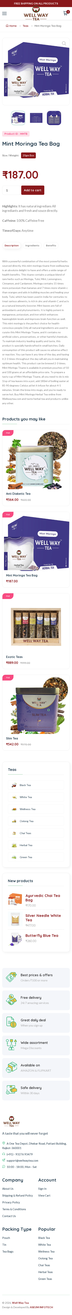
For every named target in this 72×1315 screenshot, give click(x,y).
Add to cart (33, 190)
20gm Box (28, 155)
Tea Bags (7, 1251)
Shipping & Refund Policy (17, 1195)
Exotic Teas (14, 657)
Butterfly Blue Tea (41, 935)
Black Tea (25, 785)
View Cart (44, 1195)
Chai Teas (25, 833)
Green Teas (45, 1278)
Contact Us (9, 1216)
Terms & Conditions (14, 1209)
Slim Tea (12, 738)
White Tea (26, 797)
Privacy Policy (11, 1202)
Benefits (51, 245)
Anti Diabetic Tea (18, 494)
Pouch (6, 1237)
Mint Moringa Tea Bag (21, 575)
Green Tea (26, 857)
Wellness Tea (27, 809)
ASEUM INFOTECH (41, 1307)
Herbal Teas (45, 1272)
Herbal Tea (26, 845)
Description (12, 245)
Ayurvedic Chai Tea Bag (42, 897)
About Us (7, 1188)
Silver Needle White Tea (43, 917)
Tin (4, 1244)
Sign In (42, 1188)
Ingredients (32, 245)
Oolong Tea (26, 821)
